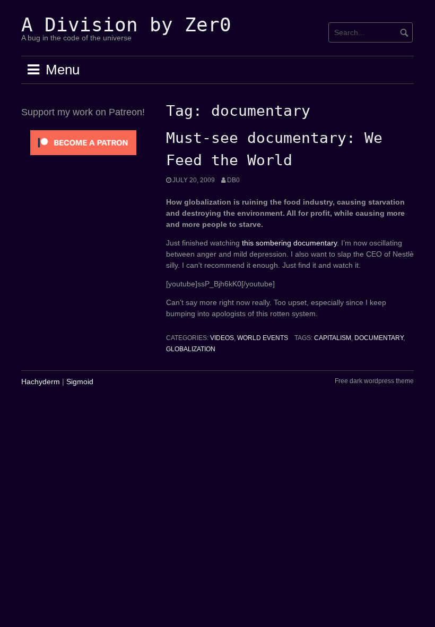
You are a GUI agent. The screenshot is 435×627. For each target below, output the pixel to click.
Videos (222, 338)
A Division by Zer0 (126, 25)
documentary (378, 338)
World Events (262, 338)
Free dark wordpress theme (374, 381)
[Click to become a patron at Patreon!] (83, 142)
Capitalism (332, 338)
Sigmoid (79, 381)
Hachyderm (40, 381)
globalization (190, 349)
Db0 (233, 180)
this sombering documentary (289, 243)
